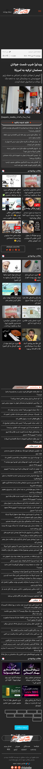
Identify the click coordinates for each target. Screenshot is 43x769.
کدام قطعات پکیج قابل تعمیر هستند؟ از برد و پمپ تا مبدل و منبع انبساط (21, 649)
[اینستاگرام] (19, 767)
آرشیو (15, 749)
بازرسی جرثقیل (32, 712)
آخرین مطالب (33, 446)
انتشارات (24, 749)
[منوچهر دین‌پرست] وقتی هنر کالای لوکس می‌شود (23, 596)
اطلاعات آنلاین (21, 10)
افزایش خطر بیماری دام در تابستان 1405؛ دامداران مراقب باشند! (23, 624)
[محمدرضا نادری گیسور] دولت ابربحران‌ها (26, 571)
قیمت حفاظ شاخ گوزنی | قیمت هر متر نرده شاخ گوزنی (22, 640)
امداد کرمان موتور (11, 712)
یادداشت (33, 749)
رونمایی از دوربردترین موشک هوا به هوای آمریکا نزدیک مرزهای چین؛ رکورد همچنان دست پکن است (23, 516)
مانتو (39, 712)
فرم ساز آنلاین (22, 712)
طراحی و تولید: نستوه (19, 763)
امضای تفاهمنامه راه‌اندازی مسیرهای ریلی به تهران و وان (22, 503)
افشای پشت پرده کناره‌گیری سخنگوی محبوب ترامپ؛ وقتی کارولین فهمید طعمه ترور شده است (22, 163)
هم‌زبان (17, 746)
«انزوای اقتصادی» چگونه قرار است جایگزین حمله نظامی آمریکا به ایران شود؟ (23, 150)
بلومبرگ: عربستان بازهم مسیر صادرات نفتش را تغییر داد (22, 414)
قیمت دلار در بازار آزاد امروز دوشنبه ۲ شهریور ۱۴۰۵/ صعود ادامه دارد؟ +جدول (23, 509)
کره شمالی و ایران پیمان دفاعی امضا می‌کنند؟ (25, 398)
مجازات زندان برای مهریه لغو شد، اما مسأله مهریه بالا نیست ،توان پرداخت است (22, 527)
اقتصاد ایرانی (28, 715)
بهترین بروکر (19, 715)
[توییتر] (15, 767)
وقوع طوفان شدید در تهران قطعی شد (28, 418)
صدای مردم (7, 746)
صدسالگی (27, 746)
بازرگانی (35, 600)
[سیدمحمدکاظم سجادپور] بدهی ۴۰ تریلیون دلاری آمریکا (21, 546)
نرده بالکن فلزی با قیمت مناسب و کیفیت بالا (25, 630)
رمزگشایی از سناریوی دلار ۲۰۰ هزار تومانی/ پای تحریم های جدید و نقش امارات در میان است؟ (23, 534)
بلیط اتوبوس (37, 719)
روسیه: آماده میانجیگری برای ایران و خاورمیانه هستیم (23, 521)
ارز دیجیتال (10, 715)
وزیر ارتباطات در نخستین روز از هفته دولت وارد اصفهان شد (21, 556)
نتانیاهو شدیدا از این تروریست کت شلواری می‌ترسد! (23, 427)
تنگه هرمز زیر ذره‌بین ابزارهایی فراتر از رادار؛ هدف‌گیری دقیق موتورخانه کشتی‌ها (22, 484)
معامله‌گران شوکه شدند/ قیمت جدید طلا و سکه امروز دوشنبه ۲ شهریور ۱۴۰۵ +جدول (24, 433)
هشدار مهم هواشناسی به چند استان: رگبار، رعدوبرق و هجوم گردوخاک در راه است (22, 491)
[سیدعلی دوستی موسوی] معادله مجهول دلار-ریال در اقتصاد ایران (21, 551)
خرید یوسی (37, 715)
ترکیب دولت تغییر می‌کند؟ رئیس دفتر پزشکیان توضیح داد (21, 423)
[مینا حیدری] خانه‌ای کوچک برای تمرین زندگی (24, 560)
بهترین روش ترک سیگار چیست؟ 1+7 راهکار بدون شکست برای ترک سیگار (23, 612)
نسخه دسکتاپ (21, 727)
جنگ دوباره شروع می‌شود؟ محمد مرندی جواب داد (24, 409)
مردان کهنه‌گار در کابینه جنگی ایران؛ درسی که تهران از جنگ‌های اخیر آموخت (22, 143)
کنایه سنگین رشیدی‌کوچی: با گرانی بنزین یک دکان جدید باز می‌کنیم (22, 590)
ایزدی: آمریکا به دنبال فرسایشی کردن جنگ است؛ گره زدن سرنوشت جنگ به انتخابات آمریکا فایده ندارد (23, 577)
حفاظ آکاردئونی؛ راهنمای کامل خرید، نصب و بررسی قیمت (21, 644)
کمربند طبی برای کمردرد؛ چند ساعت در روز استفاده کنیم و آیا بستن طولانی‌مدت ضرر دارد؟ (21, 606)
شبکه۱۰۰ (36, 746)
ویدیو (30, 52)
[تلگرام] (12, 767)
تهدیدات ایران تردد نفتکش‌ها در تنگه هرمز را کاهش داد (22, 457)
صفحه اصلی (37, 52)
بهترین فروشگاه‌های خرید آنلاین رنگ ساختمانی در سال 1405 (20, 654)
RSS (8, 749)
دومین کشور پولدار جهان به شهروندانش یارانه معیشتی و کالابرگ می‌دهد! (21, 157)
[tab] (35, 387)
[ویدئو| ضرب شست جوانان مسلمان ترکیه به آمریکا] (21, 99)
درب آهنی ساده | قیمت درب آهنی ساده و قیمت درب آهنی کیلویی (23, 635)
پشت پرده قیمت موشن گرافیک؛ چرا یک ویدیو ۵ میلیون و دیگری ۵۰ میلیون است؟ (23, 618)
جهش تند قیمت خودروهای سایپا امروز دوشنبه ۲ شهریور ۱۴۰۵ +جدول (23, 470)
